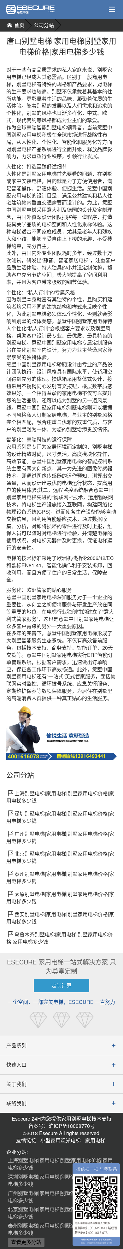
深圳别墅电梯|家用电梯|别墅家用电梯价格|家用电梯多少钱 (60, 1180)
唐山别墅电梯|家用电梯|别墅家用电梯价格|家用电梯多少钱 (61, 46)
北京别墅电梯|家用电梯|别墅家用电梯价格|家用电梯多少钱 (60, 1212)
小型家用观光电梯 (60, 1140)
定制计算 (61, 985)
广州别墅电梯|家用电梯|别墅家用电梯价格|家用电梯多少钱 (60, 1196)
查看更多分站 (26, 1242)
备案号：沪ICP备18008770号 (61, 1125)
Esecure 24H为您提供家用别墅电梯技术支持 (62, 1118)
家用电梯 (95, 1140)
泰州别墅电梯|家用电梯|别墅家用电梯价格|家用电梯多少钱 (60, 1229)
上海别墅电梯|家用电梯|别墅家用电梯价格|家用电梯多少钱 (60, 1164)
